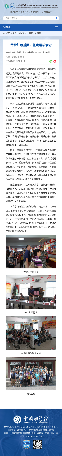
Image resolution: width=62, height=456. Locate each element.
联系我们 (24, 12)
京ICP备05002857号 (17, 430)
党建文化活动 (35, 33)
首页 (8, 33)
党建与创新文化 (20, 33)
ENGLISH (35, 12)
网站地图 (14, 12)
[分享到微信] (50, 61)
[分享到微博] (54, 61)
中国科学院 (47, 12)
